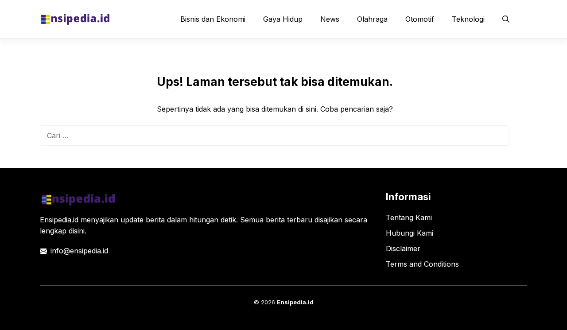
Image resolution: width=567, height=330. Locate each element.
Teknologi (468, 19)
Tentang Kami (409, 217)
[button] (505, 19)
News (329, 19)
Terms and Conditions (422, 264)
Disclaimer (403, 248)
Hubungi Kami (409, 233)
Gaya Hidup (283, 19)
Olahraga (372, 19)
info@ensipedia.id (79, 250)
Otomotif (419, 19)
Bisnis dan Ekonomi (212, 19)
